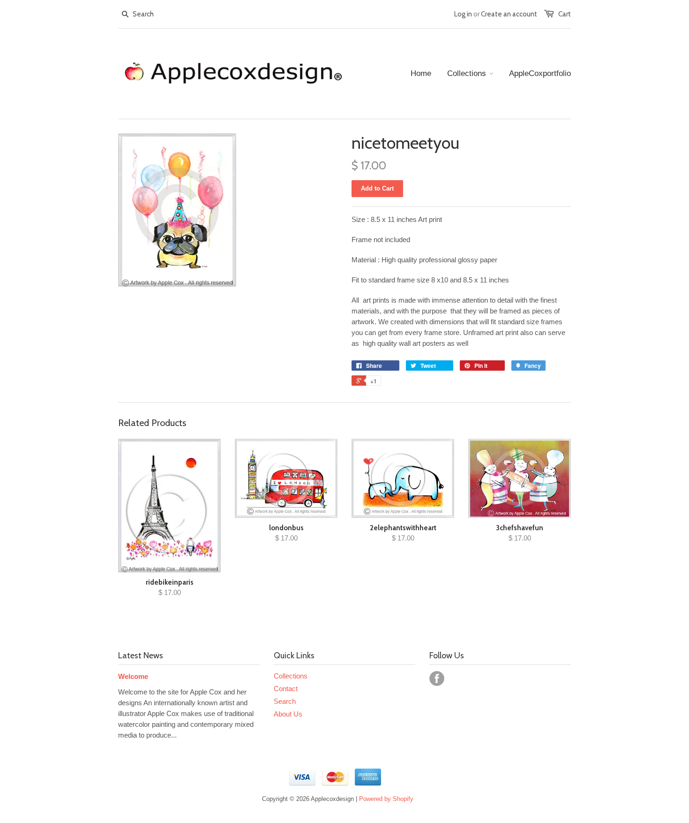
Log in (463, 14)
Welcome (133, 676)
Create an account (509, 14)
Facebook (436, 678)
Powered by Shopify (386, 798)
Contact (286, 689)
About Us (288, 714)
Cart (564, 14)
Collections (290, 676)
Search (285, 701)
